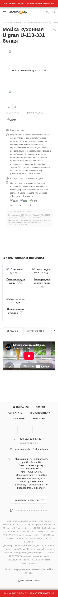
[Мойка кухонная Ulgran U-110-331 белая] (29, 70)
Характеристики (36, 331)
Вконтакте (20, 429)
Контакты (39, 418)
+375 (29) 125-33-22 (29, 439)
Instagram (37, 429)
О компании (21, 407)
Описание (12, 331)
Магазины (19, 418)
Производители (39, 413)
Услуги (40, 407)
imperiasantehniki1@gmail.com (31, 449)
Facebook (29, 429)
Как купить (15, 413)
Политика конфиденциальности (31, 510)
